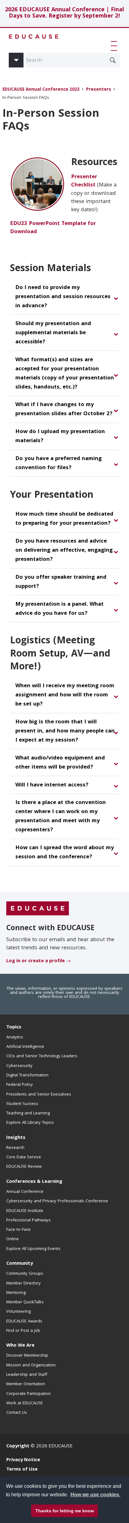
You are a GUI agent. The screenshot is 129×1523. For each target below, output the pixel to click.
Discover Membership (27, 1355)
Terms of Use (22, 1470)
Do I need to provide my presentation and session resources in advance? (63, 297)
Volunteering (18, 1311)
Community (19, 1264)
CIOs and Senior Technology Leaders (41, 1056)
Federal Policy (19, 1084)
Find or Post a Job (23, 1330)
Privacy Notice (23, 1460)
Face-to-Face (18, 1229)
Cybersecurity (19, 1066)
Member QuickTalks (25, 1302)
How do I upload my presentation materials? (60, 436)
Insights (15, 1138)
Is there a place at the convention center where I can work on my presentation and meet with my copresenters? (60, 816)
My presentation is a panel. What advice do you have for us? (59, 609)
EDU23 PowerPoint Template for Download (53, 228)
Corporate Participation (28, 1394)
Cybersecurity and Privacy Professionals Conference (57, 1201)
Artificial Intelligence (25, 1046)
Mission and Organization (31, 1365)
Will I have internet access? (51, 785)
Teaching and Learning (28, 1113)
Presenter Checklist (84, 181)
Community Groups (24, 1273)
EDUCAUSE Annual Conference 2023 (41, 90)
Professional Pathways (28, 1220)
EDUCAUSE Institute (24, 1211)
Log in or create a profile (35, 961)
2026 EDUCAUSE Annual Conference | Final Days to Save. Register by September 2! (64, 13)
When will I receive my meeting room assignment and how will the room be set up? (64, 695)
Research (15, 1148)
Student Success (22, 1104)
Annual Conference (25, 1191)
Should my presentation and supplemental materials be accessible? (53, 333)
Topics (13, 1027)
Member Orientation (25, 1384)
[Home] (34, 36)
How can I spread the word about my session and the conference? (64, 853)
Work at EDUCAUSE (24, 1403)
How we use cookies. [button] (95, 1494)
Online (12, 1239)
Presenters (98, 90)
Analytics (14, 1037)
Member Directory (23, 1283)
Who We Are (20, 1346)
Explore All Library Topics (30, 1122)
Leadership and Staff (26, 1374)
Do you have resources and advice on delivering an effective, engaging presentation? (64, 550)
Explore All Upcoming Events (33, 1249)
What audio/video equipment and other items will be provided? (60, 763)
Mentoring (16, 1293)
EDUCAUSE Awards (24, 1321)
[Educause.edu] (37, 908)
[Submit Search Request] (112, 60)
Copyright (17, 1446)
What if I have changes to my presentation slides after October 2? (63, 409)
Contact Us (16, 1412)
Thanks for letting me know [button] (64, 1510)
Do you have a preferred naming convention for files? (58, 463)
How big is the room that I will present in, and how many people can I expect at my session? (65, 731)
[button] (115, 46)
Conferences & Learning (34, 1182)
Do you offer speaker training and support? (60, 582)
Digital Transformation (27, 1075)
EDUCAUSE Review (24, 1166)
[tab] (64, 297)
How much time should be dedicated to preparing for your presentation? (64, 519)
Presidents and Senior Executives (38, 1094)
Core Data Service (23, 1157)
